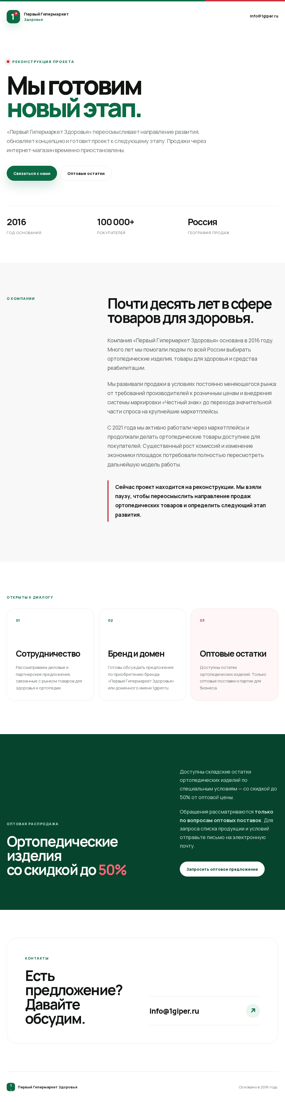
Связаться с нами (31, 173)
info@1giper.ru (264, 16)
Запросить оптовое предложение (222, 869)
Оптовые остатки (86, 173)
